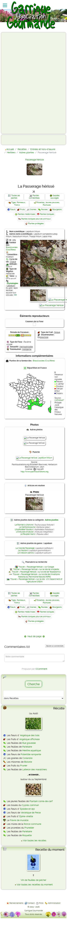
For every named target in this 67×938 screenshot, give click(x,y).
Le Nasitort (23, 550)
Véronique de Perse (31, 812)
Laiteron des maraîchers (34, 769)
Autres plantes (51, 520)
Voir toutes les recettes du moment (35, 884)
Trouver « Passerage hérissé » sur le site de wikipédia (36, 569)
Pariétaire (27, 746)
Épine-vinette (26, 816)
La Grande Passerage (25, 548)
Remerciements (16, 903)
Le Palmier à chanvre (24, 525)
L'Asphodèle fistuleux (24, 529)
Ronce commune (32, 824)
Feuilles (44, 209)
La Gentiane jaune (27, 527)
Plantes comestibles (34, 196)
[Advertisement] (14, 83)
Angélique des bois (29, 735)
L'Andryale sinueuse (24, 532)
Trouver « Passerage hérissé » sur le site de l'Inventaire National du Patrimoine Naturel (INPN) (36, 575)
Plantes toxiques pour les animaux (36, 219)
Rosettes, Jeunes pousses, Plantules (48, 203)
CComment (41, 669)
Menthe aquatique (31, 750)
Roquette (27, 835)
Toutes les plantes (15, 196)
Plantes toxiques (47, 214)
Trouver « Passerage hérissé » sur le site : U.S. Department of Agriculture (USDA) (36, 580)
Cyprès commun (30, 805)
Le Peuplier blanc (27, 534)
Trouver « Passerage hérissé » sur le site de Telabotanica (36, 572)
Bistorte (28, 762)
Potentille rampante (31, 754)
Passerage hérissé (34, 159)
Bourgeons (57, 209)
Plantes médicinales (26, 214)
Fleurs (12, 209)
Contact (31, 903)
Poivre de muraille (19, 820)
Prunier (23, 765)
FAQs (41, 903)
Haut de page (34, 636)
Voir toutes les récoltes (34, 840)
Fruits (22, 209)
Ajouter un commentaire (54, 646)
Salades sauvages (55, 196)
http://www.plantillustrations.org (34, 472)
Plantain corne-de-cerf (41, 801)
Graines (33, 209)
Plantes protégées (36, 223)
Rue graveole (29, 743)
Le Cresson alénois (25, 553)
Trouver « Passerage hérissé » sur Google (36, 567)
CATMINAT (59, 400)
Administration (54, 903)
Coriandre (27, 758)
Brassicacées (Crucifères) (12, 248)
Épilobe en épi (27, 809)
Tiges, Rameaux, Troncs (18, 203)
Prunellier (29, 827)
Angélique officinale (29, 739)
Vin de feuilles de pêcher (33, 880)
